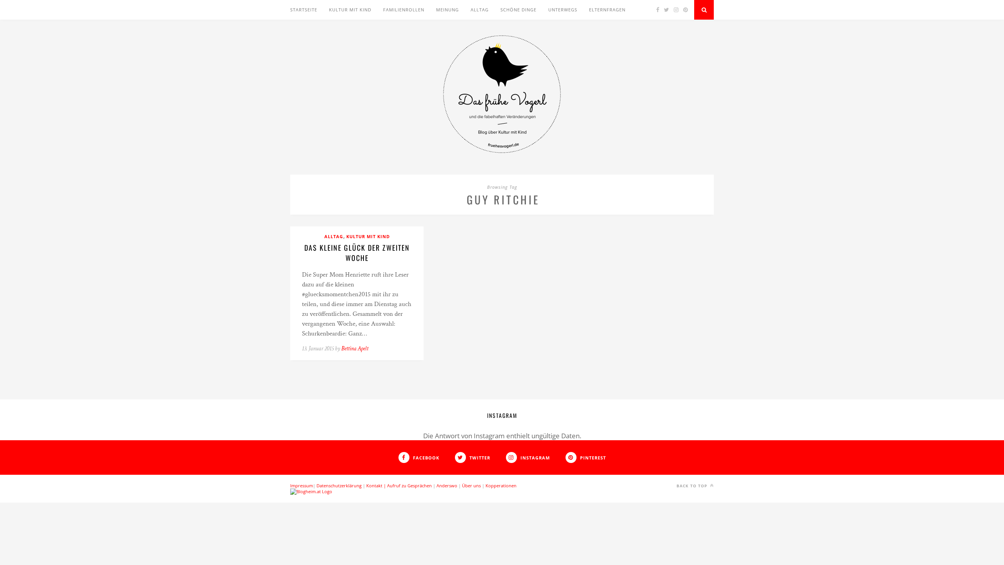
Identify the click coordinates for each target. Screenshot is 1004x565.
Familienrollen (403, 10)
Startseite (303, 10)
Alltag (480, 10)
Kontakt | (376, 485)
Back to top (693, 485)
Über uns (471, 485)
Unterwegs (562, 10)
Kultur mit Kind (350, 10)
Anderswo (447, 485)
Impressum (301, 485)
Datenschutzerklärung (339, 485)
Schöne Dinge (518, 10)
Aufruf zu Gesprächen (409, 485)
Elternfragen (607, 10)
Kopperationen (501, 485)
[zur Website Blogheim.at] (311, 491)
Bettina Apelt (354, 348)
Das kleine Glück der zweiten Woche (357, 252)
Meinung (447, 10)
